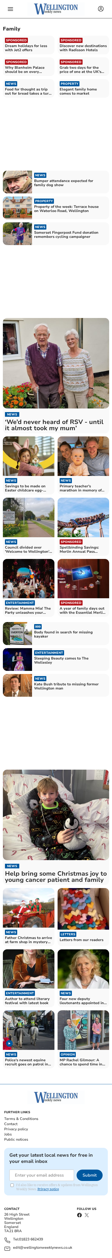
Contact (10, 1123)
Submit (90, 1175)
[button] (10, 9)
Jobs (8, 1134)
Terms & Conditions (21, 1118)
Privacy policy (16, 1129)
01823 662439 (31, 1239)
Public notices (16, 1139)
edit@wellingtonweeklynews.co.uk (42, 1248)
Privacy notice (48, 1189)
